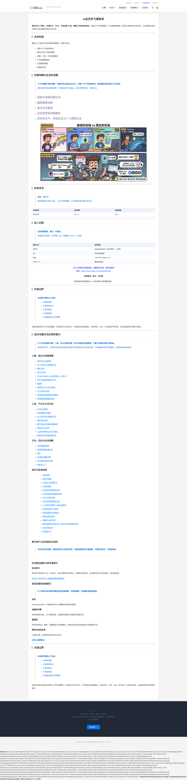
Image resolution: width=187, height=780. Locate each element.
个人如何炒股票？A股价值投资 (54, 505)
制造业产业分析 (43, 428)
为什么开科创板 (49, 497)
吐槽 (104, 8)
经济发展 (46, 475)
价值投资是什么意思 (50, 509)
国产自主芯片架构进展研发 (47, 424)
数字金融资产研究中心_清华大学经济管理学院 (60, 524)
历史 (39, 453)
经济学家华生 (48, 528)
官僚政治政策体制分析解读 (47, 395)
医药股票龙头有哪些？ (51, 513)
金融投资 (122, 8)
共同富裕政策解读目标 (46, 399)
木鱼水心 (129, 3)
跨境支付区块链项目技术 (46, 435)
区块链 (145, 8)
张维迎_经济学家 (49, 520)
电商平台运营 (42, 420)
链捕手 (39, 384)
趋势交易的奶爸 (49, 516)
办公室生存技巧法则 (45, 461)
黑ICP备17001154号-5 (104, 742)
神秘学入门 (41, 465)
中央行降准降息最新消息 (52, 494)
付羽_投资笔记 (38, 640)
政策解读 (134, 8)
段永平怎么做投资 (44, 361)
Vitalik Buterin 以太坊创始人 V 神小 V (52, 376)
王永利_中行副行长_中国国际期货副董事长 (48, 578)
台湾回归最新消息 (44, 457)
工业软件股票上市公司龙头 (47, 432)
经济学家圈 (47, 479)
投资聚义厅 (47, 531)
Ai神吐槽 (36, 7)
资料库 (137, 3)
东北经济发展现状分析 (51, 490)
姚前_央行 (41, 368)
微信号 (155, 3)
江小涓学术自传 (43, 391)
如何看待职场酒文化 (45, 450)
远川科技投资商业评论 (51, 501)
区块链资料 (146, 3)
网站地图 (94, 742)
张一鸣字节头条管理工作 (46, 365)
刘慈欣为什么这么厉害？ (46, 387)
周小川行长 (41, 372)
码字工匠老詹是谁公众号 (46, 380)
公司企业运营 (42, 409)
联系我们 (93, 727)
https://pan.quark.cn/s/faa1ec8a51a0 (96, 271)
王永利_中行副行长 (50, 482)
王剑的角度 (47, 486)
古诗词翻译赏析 (43, 446)
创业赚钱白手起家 (44, 413)
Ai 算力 (112, 8)
